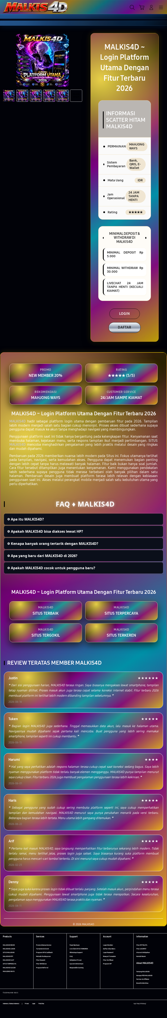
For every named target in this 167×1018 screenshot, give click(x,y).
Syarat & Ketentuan (76, 964)
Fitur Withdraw (41, 964)
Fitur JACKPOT (141, 949)
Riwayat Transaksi (109, 956)
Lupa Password (108, 952)
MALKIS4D (17, 421)
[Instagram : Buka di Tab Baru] (158, 1003)
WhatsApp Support (76, 952)
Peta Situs (41, 1004)
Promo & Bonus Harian (43, 945)
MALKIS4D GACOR (9, 968)
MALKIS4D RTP (8, 956)
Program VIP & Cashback (44, 952)
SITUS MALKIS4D (9, 952)
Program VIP (107, 964)
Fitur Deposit (40, 960)
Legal (33, 1004)
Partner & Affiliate (142, 979)
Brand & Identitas (142, 983)
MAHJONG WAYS (9, 971)
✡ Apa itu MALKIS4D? (25, 519)
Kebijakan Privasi (76, 960)
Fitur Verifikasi (108, 960)
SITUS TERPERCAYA (9, 964)
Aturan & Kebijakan (143, 952)
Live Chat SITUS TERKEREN (79, 949)
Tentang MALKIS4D (143, 972)
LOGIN (124, 314)
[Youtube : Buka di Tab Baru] (162, 1003)
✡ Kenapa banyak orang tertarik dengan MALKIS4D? (52, 543)
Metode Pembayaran (43, 956)
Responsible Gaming (77, 968)
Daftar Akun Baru (109, 949)
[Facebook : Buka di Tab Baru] (149, 1003)
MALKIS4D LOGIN (9, 949)
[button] (141, 7)
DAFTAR (124, 327)
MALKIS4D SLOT (8, 960)
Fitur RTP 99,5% (141, 945)
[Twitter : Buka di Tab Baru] (153, 1003)
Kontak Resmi (141, 956)
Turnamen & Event (42, 949)
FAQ (71, 956)
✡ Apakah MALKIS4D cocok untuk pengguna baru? (51, 568)
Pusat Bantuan (75, 945)
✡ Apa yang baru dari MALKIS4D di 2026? (42, 555)
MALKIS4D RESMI (9, 945)
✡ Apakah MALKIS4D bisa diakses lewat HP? (45, 531)
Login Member (108, 945)
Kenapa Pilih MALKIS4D (144, 975)
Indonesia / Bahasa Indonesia (11, 1004)
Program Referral (42, 968)
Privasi (27, 1004)
